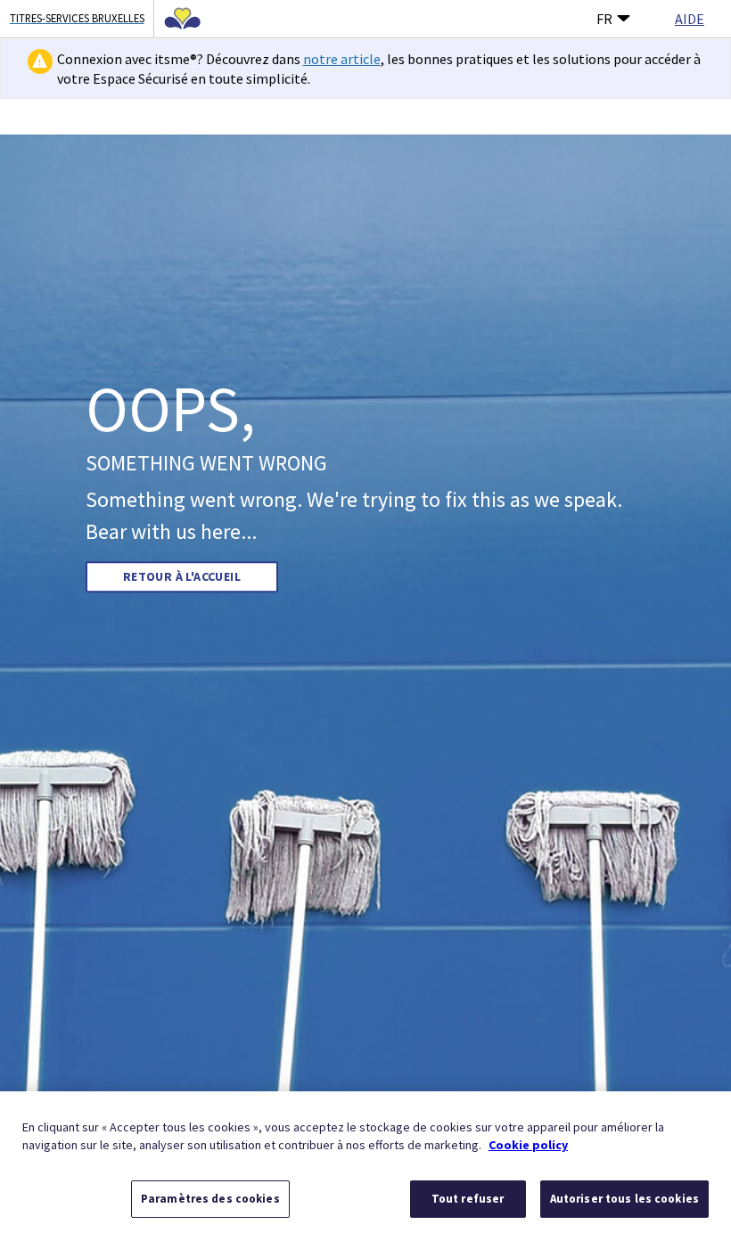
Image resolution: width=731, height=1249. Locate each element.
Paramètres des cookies (210, 1198)
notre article (342, 59)
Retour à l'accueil (182, 576)
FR (604, 19)
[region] (365, 1170)
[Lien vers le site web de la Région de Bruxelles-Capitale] (177, 18)
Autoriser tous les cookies (624, 1198)
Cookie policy (528, 1145)
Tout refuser (468, 1198)
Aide (689, 19)
